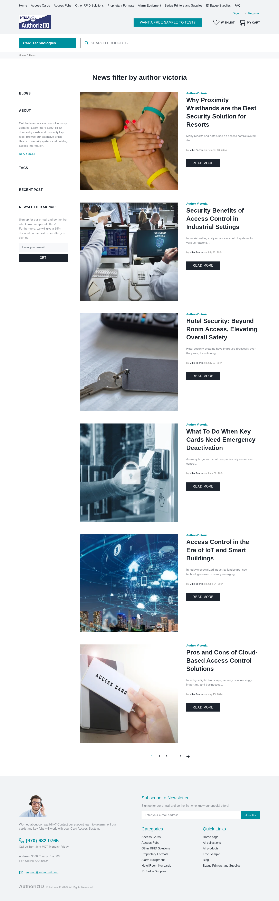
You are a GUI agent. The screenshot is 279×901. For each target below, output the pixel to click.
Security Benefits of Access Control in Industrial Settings (215, 218)
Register (253, 13)
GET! (44, 257)
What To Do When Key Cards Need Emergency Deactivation (221, 439)
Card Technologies (39, 43)
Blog (206, 860)
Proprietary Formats (155, 854)
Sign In (237, 13)
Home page (210, 837)
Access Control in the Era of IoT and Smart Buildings (217, 550)
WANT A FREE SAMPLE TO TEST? (167, 22)
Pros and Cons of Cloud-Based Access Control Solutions (222, 660)
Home (22, 55)
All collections (212, 842)
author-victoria (197, 93)
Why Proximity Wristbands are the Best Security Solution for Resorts (221, 112)
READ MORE (203, 163)
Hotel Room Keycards (156, 865)
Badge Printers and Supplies (222, 865)
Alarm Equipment (153, 860)
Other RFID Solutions (156, 848)
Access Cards (151, 837)
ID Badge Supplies (154, 871)
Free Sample (211, 854)
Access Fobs (150, 842)
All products (211, 848)
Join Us (251, 815)
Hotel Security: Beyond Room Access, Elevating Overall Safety (221, 329)
